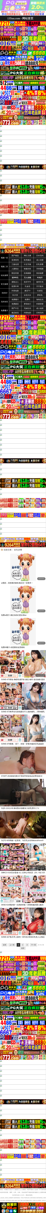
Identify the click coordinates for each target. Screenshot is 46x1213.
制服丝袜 (27, 269)
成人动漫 (39, 260)
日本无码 (39, 256)
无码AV (4, 293)
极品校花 (15, 313)
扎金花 (27, 286)
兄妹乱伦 (27, 308)
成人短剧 (39, 308)
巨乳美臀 (39, 264)
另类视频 (39, 269)
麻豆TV (27, 291)
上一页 (12, 945)
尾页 (22, 948)
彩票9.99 (15, 286)
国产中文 (15, 308)
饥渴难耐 (27, 273)
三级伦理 (15, 264)
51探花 (40, 291)
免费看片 (15, 299)
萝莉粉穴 (27, 304)
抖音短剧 (15, 291)
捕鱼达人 (15, 282)
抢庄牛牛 (27, 282)
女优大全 (27, 295)
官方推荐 (4, 284)
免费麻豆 (15, 304)
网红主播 (27, 256)
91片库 (15, 295)
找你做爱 (39, 273)
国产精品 (15, 256)
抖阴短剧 (27, 313)
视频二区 (4, 266)
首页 (4, 945)
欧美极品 (27, 260)
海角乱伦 (39, 299)
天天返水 (39, 286)
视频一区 (4, 258)
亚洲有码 (15, 260)
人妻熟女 (15, 269)
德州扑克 (39, 282)
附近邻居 (15, 273)
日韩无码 (39, 313)
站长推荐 (4, 275)
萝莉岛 (40, 295)
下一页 (33, 945)
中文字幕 (27, 264)
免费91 (27, 299)
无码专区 (4, 302)
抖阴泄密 (39, 304)
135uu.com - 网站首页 (20, 18)
